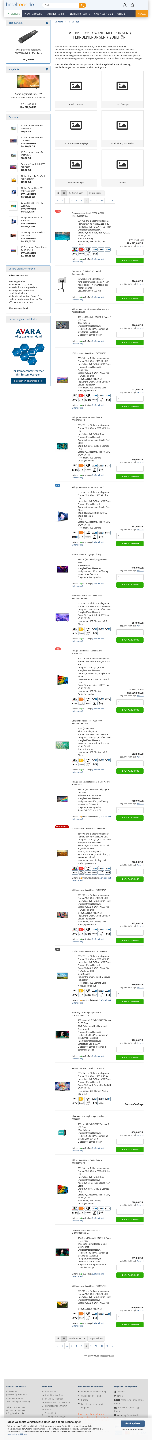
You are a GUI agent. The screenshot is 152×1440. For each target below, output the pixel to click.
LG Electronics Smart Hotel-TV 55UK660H (89, 829)
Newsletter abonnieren (56, 1406)
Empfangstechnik (55, 14)
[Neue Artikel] (47, 23)
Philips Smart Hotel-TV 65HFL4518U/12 (88, 487)
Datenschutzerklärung (17, 1434)
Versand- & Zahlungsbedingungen (55, 1415)
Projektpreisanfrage (54, 1395)
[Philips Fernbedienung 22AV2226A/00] (28, 36)
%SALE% (142, 14)
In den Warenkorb (130, 260)
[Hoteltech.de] (21, 4)
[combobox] (77, 193)
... (67, 200)
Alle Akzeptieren (132, 1423)
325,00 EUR (28, 59)
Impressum (50, 1392)
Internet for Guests (79, 14)
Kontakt (49, 1409)
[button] (125, 5)
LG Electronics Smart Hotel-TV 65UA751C (89, 1286)
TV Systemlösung (33, 14)
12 (107, 200)
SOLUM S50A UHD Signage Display (86, 554)
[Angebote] (47, 69)
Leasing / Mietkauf (54, 1399)
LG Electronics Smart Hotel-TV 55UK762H (89, 353)
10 (96, 200)
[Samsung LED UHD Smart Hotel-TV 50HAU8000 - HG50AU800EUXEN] (28, 82)
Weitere (121, 14)
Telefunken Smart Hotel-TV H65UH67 (88, 1068)
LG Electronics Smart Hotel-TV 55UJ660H (89, 951)
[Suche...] (82, 5)
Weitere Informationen (133, 1429)
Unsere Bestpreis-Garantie (58, 1402)
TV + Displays (13, 14)
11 (102, 200)
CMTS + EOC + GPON (103, 14)
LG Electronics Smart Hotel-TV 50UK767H (89, 890)
